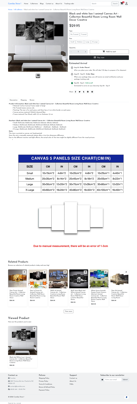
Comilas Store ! (14, 4)
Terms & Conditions (45, 384)
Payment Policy (44, 390)
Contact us (73, 378)
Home (10, 9)
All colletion (18, 9)
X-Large (95, 42)
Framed (83, 34)
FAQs (71, 384)
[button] (126, 4)
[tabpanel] (68, 179)
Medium (80, 42)
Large (87, 42)
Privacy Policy (43, 381)
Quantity (72, 48)
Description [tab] (13, 100)
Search (115, 3)
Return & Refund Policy (47, 387)
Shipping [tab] (24, 100)
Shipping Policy (44, 378)
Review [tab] (32, 100)
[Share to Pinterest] (92, 92)
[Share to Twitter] (80, 92)
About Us (73, 381)
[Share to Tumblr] (83, 92)
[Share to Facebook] (75, 92)
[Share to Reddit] (88, 92)
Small (72, 42)
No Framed (74, 34)
